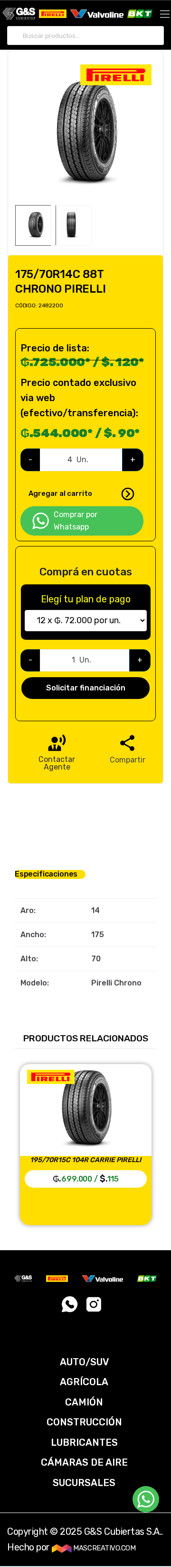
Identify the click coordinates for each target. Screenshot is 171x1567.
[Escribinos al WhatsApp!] (70, 1307)
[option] (85, 134)
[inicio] (18, 14)
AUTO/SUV (84, 1362)
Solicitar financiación (85, 687)
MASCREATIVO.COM (103, 1548)
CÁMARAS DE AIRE (84, 1462)
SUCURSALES (84, 1482)
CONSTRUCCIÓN (84, 1422)
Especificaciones (46, 874)
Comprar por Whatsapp (75, 520)
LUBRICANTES (84, 1442)
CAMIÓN (84, 1402)
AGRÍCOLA (84, 1382)
